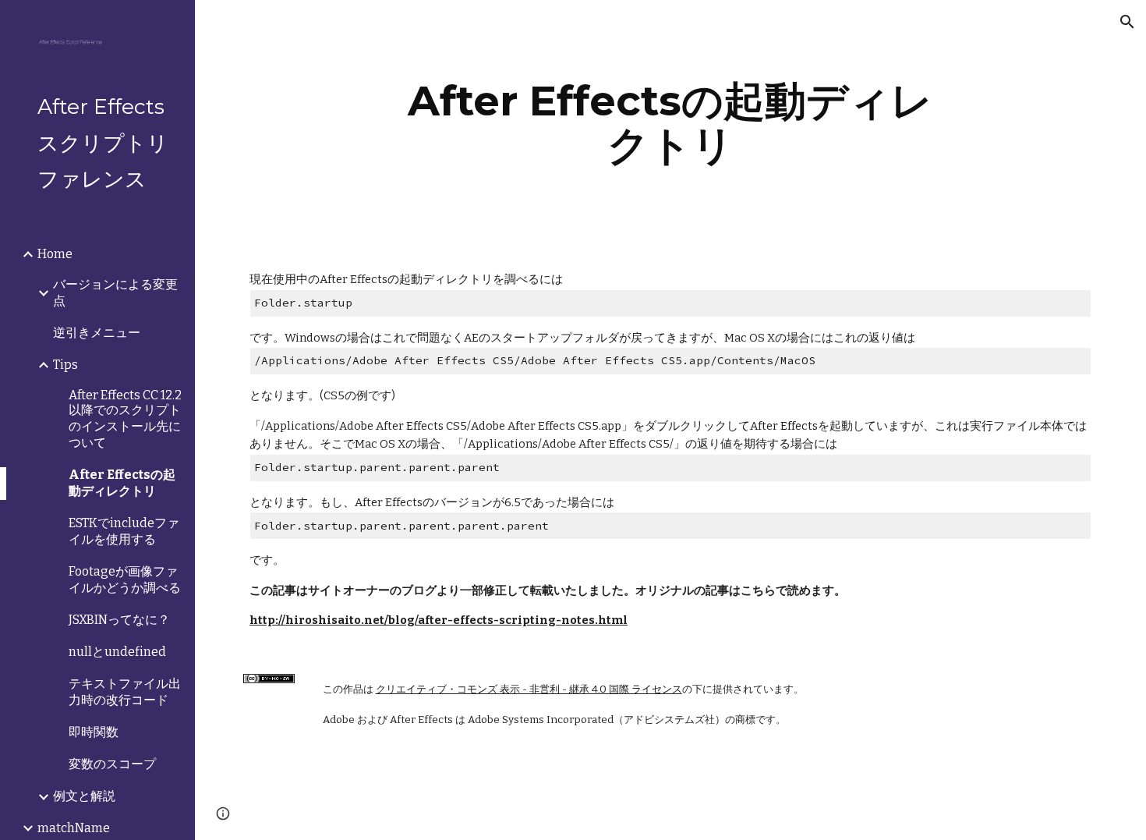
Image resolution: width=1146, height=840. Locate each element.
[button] (1127, 22)
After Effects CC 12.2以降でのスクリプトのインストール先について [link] (125, 419)
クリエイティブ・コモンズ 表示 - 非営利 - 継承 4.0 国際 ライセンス (529, 689)
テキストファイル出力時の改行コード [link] (125, 691)
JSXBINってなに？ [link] (119, 619)
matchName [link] (73, 828)
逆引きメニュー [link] (96, 332)
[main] (670, 122)
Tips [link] (65, 364)
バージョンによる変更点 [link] (115, 292)
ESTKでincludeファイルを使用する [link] (124, 531)
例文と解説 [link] (84, 796)
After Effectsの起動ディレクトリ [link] (122, 482)
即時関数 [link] (93, 732)
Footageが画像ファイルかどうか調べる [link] (125, 579)
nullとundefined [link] (117, 651)
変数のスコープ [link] (112, 764)
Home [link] (55, 253)
